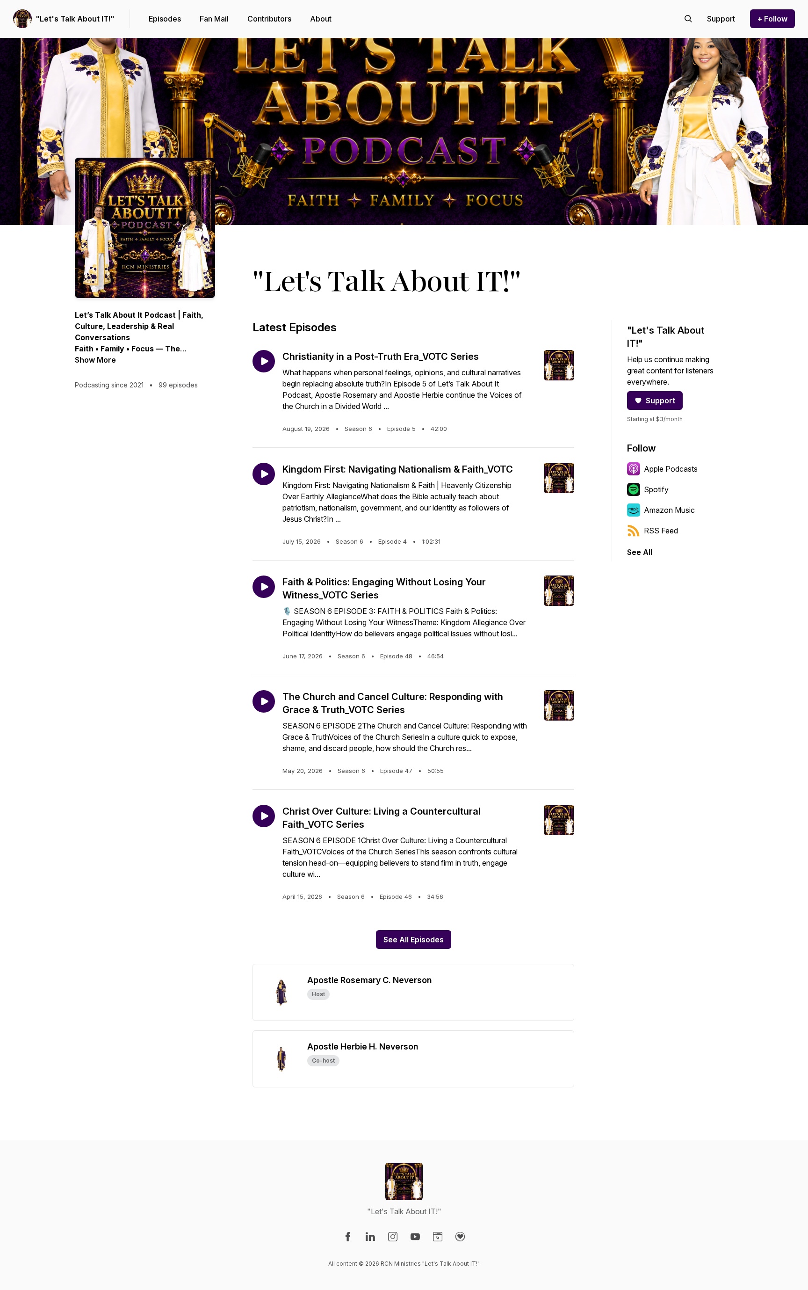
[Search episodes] (688, 18)
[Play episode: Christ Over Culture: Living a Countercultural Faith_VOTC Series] (263, 816)
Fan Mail (214, 18)
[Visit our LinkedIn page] (370, 1236)
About (321, 18)
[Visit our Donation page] (460, 1236)
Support (660, 400)
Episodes (165, 18)
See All (639, 552)
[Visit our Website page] (437, 1236)
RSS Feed (661, 530)
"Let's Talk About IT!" (75, 18)
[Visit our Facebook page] (348, 1236)
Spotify (656, 489)
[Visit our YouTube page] (415, 1236)
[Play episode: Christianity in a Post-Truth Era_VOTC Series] (263, 361)
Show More (95, 359)
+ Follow (772, 18)
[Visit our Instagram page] (392, 1236)
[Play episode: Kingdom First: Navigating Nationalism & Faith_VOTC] (263, 474)
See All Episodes (413, 939)
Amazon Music (669, 510)
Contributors (269, 18)
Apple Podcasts (671, 469)
